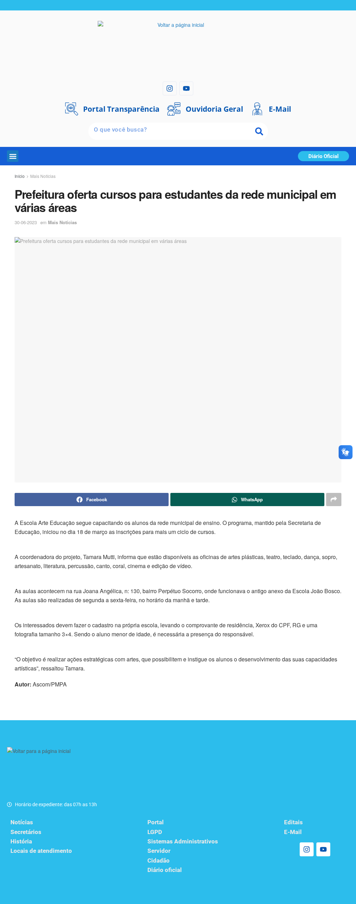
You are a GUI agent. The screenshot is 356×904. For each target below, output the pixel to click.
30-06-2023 (26, 222)
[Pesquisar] (259, 131)
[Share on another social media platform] (333, 499)
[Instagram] (170, 88)
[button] (12, 156)
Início (20, 176)
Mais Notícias (43, 176)
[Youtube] (186, 88)
